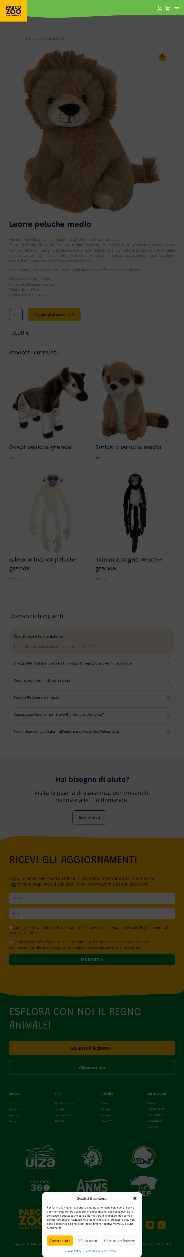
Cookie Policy (73, 1251)
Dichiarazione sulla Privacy (100, 1251)
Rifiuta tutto (87, 1240)
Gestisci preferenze (119, 1240)
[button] (135, 1198)
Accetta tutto (59, 1240)
